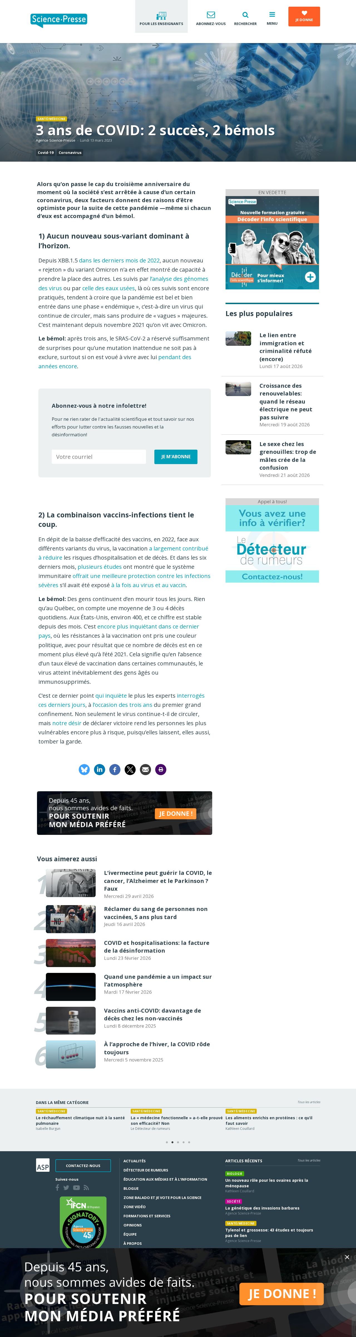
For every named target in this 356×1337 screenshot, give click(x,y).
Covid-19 (45, 152)
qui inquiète (111, 695)
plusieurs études (100, 566)
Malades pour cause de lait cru (256, 1117)
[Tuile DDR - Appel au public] (272, 543)
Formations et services (146, 1215)
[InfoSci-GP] (272, 242)
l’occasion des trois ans (122, 704)
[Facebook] (114, 769)
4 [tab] (183, 1142)
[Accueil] (63, 21)
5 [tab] (189, 1142)
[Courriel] (145, 769)
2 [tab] (172, 1142)
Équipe (130, 1234)
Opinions (132, 1225)
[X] (130, 769)
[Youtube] (77, 1188)
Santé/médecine (51, 119)
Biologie (235, 1174)
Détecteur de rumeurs (145, 1170)
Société (234, 1201)
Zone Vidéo (134, 1206)
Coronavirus (70, 152)
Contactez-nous (83, 1165)
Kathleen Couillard (239, 1191)
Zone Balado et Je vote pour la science (162, 1197)
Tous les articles (308, 1102)
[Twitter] (67, 1188)
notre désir (66, 723)
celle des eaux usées (108, 288)
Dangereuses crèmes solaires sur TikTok (77, 1117)
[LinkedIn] (99, 769)
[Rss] (87, 1188)
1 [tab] (167, 1142)
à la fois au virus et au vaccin (148, 585)
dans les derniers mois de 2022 (119, 260)
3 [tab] (178, 1142)
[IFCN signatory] (83, 1225)
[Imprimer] (160, 769)
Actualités (134, 1160)
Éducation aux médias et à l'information (165, 1179)
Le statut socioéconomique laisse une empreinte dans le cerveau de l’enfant (169, 1120)
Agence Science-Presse (55, 140)
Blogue (131, 1188)
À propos (132, 1243)
